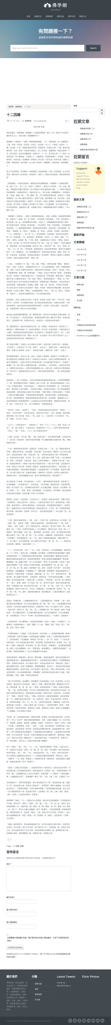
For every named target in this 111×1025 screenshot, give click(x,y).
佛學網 (11, 107)
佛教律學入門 (85, 139)
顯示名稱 (10, 897)
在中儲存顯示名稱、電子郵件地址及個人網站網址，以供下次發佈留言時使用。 (38, 939)
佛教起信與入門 (86, 134)
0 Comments (41, 121)
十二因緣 (13, 114)
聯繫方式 (82, 16)
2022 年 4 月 (81, 260)
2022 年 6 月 (81, 249)
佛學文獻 (71, 16)
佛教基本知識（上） (88, 128)
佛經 (78, 290)
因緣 (22, 846)
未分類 (79, 300)
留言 (8, 864)
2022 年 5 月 (81, 254)
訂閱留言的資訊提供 (85, 330)
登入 (78, 320)
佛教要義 (83, 144)
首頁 (28, 16)
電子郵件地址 (12, 909)
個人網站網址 (11, 922)
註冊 (78, 314)
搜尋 (75, 105)
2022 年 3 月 (81, 265)
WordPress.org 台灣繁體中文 (88, 335)
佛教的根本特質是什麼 (89, 149)
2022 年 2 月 (81, 270)
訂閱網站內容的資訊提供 (86, 325)
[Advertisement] (55, 78)
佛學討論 (60, 16)
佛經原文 (37, 16)
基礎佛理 (49, 16)
